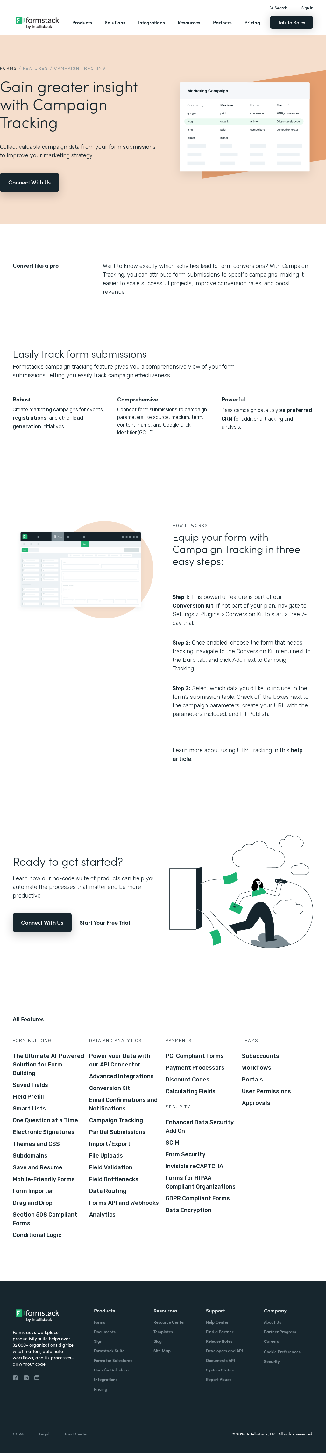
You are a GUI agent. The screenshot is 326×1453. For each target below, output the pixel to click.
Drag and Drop (33, 1202)
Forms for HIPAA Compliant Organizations (201, 1182)
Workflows (256, 1067)
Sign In (307, 7)
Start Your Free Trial (105, 922)
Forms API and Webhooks (124, 1202)
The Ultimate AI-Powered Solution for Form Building (48, 1064)
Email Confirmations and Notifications (123, 1104)
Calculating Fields (191, 1091)
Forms (8, 68)
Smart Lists (29, 1108)
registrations (29, 418)
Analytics (102, 1214)
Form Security (185, 1154)
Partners (222, 22)
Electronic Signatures (43, 1132)
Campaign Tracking (116, 1120)
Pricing (252, 22)
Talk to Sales (291, 22)
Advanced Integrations (121, 1076)
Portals (252, 1079)
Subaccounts (260, 1055)
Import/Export (110, 1143)
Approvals (256, 1103)
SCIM (172, 1142)
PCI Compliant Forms (195, 1055)
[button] (82, 22)
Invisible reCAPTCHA (194, 1166)
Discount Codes (187, 1079)
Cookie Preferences (282, 1351)
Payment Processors (195, 1067)
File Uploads (106, 1155)
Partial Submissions (117, 1132)
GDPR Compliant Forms (198, 1198)
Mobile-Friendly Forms (44, 1179)
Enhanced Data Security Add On (200, 1126)
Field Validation (110, 1167)
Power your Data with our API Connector (119, 1060)
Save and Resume (37, 1167)
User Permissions (266, 1091)
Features (35, 68)
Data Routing (107, 1191)
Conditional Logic (37, 1235)
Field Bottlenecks (113, 1179)
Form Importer (33, 1191)
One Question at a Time (45, 1120)
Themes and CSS (36, 1143)
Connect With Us (29, 182)
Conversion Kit (193, 605)
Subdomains (30, 1155)
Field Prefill (28, 1096)
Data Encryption (188, 1210)
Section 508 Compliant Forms (45, 1219)
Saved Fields (30, 1084)
